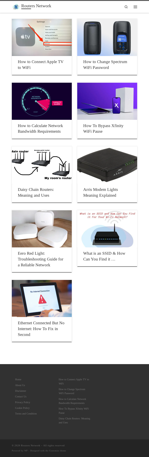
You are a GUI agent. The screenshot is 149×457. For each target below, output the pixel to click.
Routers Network (30, 445)
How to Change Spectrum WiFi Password (72, 391)
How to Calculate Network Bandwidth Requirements (72, 401)
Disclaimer (20, 390)
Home (18, 379)
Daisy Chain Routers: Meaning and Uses (74, 420)
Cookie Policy (22, 407)
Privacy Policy (22, 402)
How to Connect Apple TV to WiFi (74, 381)
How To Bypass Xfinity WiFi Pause (74, 410)
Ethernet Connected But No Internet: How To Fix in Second (41, 329)
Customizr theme (57, 451)
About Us (20, 385)
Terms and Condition (26, 413)
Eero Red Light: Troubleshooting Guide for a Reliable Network (40, 259)
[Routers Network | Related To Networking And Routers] (16, 6)
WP (26, 451)
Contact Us (20, 396)
